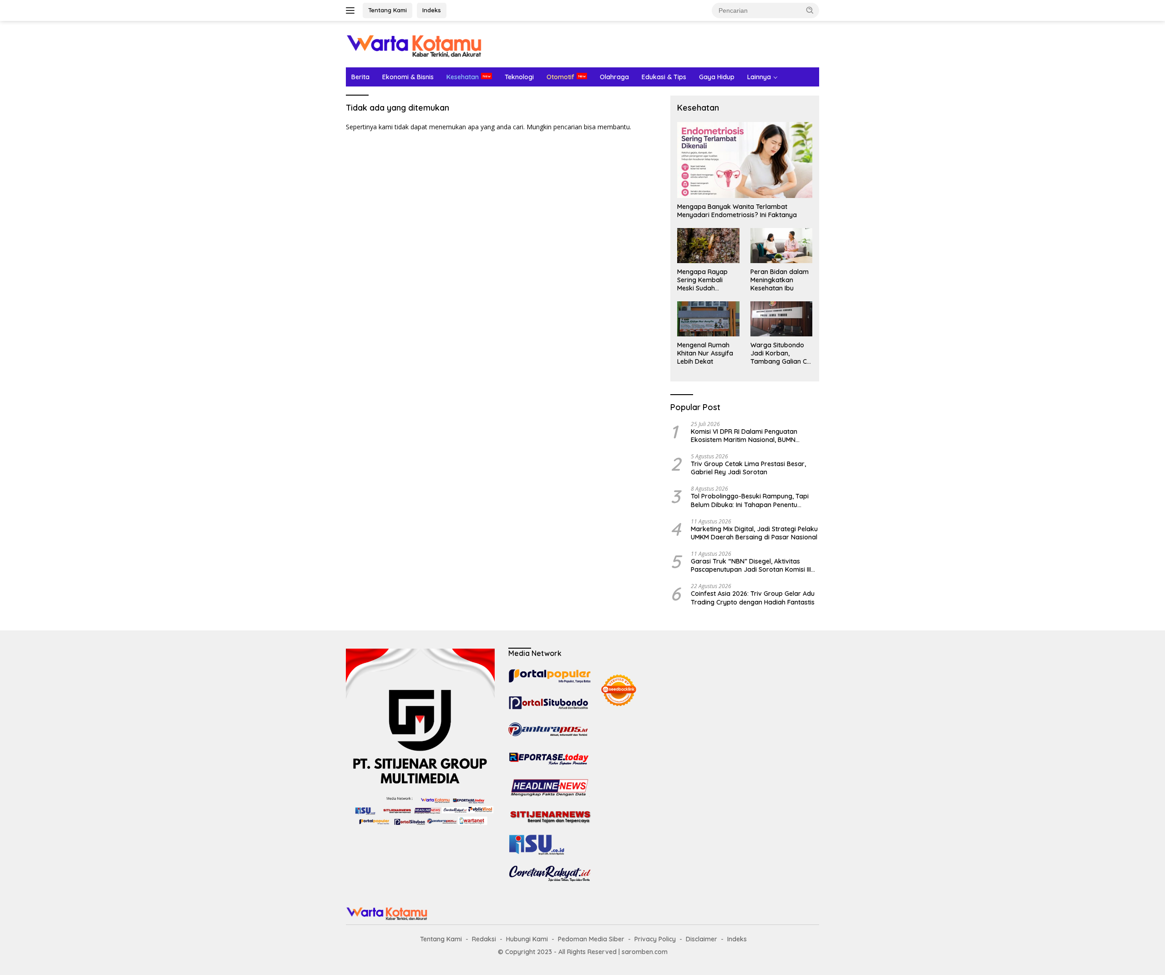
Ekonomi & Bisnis (408, 77)
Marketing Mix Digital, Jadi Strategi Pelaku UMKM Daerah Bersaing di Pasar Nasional (754, 533)
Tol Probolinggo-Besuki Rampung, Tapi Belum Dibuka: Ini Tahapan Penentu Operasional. (750, 500)
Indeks (431, 10)
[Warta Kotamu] (414, 43)
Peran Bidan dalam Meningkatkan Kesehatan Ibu (779, 280)
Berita (360, 77)
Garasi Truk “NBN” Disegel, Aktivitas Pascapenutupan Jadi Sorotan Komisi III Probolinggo (751, 565)
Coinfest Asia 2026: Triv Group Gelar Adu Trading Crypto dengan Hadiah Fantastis (753, 597)
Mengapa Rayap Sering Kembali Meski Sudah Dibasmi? (702, 280)
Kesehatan (462, 77)
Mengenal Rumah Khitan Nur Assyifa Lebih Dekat (705, 353)
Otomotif (560, 77)
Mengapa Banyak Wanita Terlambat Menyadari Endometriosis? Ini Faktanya (737, 211)
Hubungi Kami (527, 939)
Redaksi (484, 939)
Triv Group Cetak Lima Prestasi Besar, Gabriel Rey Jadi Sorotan (748, 468)
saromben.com (645, 952)
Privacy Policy (655, 939)
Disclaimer (701, 939)
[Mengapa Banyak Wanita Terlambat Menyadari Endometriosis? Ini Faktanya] (744, 160)
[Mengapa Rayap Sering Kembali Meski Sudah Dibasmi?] (708, 245)
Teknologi (519, 77)
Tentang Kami (387, 10)
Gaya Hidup (716, 77)
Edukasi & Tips (664, 77)
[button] (810, 10)
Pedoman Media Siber (591, 939)
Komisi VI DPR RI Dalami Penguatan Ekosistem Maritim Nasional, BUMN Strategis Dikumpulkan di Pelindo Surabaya (744, 435)
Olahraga (614, 77)
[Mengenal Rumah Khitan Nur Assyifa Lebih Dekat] (708, 318)
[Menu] (352, 10)
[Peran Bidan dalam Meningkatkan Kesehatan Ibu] (781, 245)
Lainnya (759, 77)
